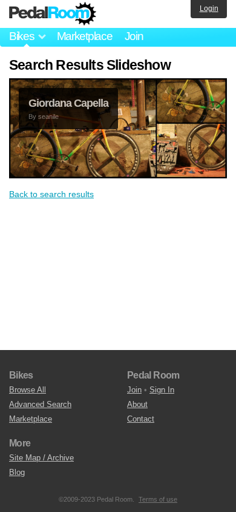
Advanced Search (40, 404)
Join (134, 36)
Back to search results (51, 194)
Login (209, 8)
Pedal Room (52, 14)
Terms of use (158, 499)
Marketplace (85, 36)
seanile (48, 116)
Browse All (27, 389)
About (137, 404)
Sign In (161, 389)
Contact (140, 418)
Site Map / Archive (41, 457)
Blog (17, 472)
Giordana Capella (68, 103)
